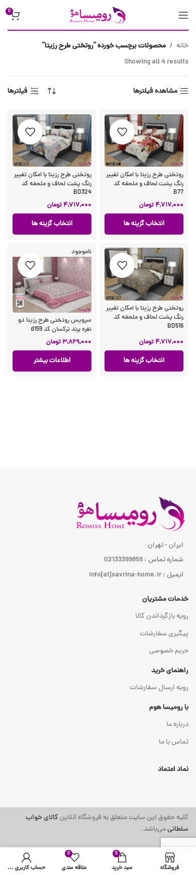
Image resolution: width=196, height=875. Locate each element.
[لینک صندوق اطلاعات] (98, 824)
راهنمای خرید (169, 671)
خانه (182, 46)
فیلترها (18, 91)
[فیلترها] (158, 274)
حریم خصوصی (168, 651)
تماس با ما (173, 742)
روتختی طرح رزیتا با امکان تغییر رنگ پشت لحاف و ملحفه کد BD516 (144, 317)
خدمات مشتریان (165, 599)
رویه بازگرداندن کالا (161, 616)
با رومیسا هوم (168, 707)
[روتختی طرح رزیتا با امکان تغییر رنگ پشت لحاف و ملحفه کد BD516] (144, 274)
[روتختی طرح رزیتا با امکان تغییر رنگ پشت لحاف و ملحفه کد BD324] (52, 140)
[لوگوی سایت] (98, 15)
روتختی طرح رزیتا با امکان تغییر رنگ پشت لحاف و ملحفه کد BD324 (52, 183)
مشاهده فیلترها (155, 91)
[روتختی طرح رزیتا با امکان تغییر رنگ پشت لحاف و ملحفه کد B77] (144, 140)
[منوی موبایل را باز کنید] (183, 15)
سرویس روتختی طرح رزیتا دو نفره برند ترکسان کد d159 (54, 325)
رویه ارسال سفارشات (159, 688)
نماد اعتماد (173, 769)
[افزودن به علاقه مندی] (122, 131)
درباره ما (177, 724)
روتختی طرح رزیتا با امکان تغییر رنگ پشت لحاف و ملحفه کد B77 (144, 183)
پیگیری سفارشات (164, 634)
